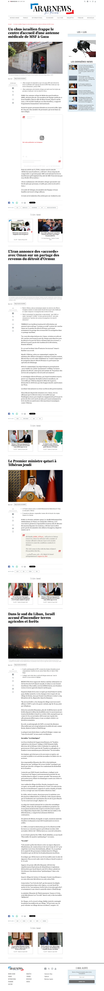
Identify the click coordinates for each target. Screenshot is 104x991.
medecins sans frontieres (51, 207)
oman (34, 418)
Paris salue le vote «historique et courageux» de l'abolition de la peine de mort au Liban (50, 948)
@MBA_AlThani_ (38, 537)
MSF (42, 207)
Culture (60, 18)
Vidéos (28, 982)
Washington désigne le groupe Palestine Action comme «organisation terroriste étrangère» (85, 100)
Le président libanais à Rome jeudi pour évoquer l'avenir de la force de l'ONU (20, 948)
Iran (40, 418)
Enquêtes (70, 18)
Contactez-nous (48, 974)
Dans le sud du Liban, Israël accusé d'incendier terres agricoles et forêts (31, 618)
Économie (49, 18)
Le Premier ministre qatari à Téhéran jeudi (32, 463)
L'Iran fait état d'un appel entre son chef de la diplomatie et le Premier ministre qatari (20, 598)
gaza (17, 207)
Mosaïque (90, 18)
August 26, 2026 (42, 556)
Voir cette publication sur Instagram (32, 142)
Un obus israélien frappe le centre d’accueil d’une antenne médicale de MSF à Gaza (33, 24)
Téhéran (30, 571)
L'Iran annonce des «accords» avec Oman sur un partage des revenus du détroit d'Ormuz (33, 255)
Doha (37, 571)
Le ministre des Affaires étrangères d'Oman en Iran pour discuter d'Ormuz (50, 445)
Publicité (46, 976)
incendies (44, 921)
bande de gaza (25, 207)
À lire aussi (35, 214)
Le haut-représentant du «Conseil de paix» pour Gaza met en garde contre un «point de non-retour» (86, 107)
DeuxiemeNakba (34, 207)
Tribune (80, 18)
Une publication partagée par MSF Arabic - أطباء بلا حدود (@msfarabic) (42, 166)
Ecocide (24, 921)
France (25, 18)
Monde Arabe (14, 18)
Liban (17, 921)
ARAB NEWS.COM (14, 1)
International (37, 18)
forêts (37, 921)
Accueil (10, 24)
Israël (31, 921)
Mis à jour (59, 430)
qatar (17, 571)
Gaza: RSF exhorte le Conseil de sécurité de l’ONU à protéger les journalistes (50, 234)
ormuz (17, 418)
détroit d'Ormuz (26, 418)
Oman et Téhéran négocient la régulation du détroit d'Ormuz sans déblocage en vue (20, 445)
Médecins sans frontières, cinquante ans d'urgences (20, 233)
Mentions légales (48, 979)
